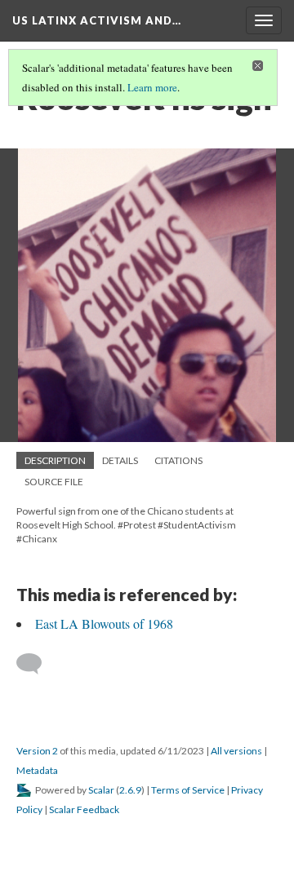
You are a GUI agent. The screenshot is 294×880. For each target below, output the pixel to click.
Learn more (152, 87)
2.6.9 (130, 790)
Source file (53, 481)
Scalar (101, 790)
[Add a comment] (36, 663)
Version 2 (37, 751)
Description (55, 460)
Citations (178, 460)
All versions (236, 751)
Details (120, 460)
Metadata (37, 770)
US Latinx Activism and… (96, 20)
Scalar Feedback (84, 809)
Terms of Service (188, 790)
